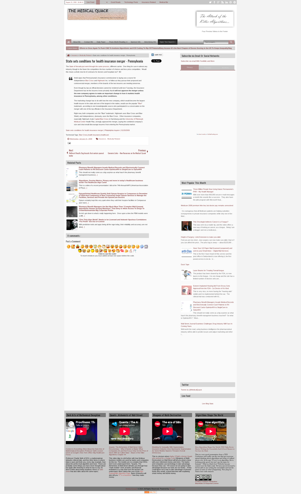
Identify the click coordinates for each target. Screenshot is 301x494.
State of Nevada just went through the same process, (89, 66)
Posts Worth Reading (117, 42)
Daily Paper (101, 42)
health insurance (94, 135)
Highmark (101, 80)
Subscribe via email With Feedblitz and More (197, 61)
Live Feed (90, 2)
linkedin (226, 2)
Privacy (190, 67)
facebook (214, 2)
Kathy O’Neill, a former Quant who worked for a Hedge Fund (172, 457)
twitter (210, 2)
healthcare (105, 135)
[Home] (68, 55)
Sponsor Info (135, 42)
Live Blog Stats (207, 404)
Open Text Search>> (168, 42)
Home (68, 42)
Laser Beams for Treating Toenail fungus (208, 270)
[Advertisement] (123, 29)
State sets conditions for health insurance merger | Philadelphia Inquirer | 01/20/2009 (98, 130)
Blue (140, 103)
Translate (207, 68)
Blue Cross (89, 80)
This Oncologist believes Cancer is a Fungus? (210, 222)
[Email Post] (69, 143)
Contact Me (88, 42)
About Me (76, 42)
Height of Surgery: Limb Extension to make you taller (201, 237)
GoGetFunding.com (213, 134)
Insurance (102, 139)
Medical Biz (163, 2)
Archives (225, 68)
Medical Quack (132, 489)
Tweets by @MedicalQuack (191, 390)
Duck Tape (185, 264)
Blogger (172, 489)
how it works (202, 134)
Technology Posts (131, 2)
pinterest (235, 2)
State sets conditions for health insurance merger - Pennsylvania (104, 61)
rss (222, 2)
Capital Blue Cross (101, 119)
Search (231, 42)
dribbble (231, 2)
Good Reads (116, 2)
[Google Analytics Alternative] (150, 492)
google (218, 2)
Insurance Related (149, 2)
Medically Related (113, 139)
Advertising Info (150, 42)
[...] (96, 175)
